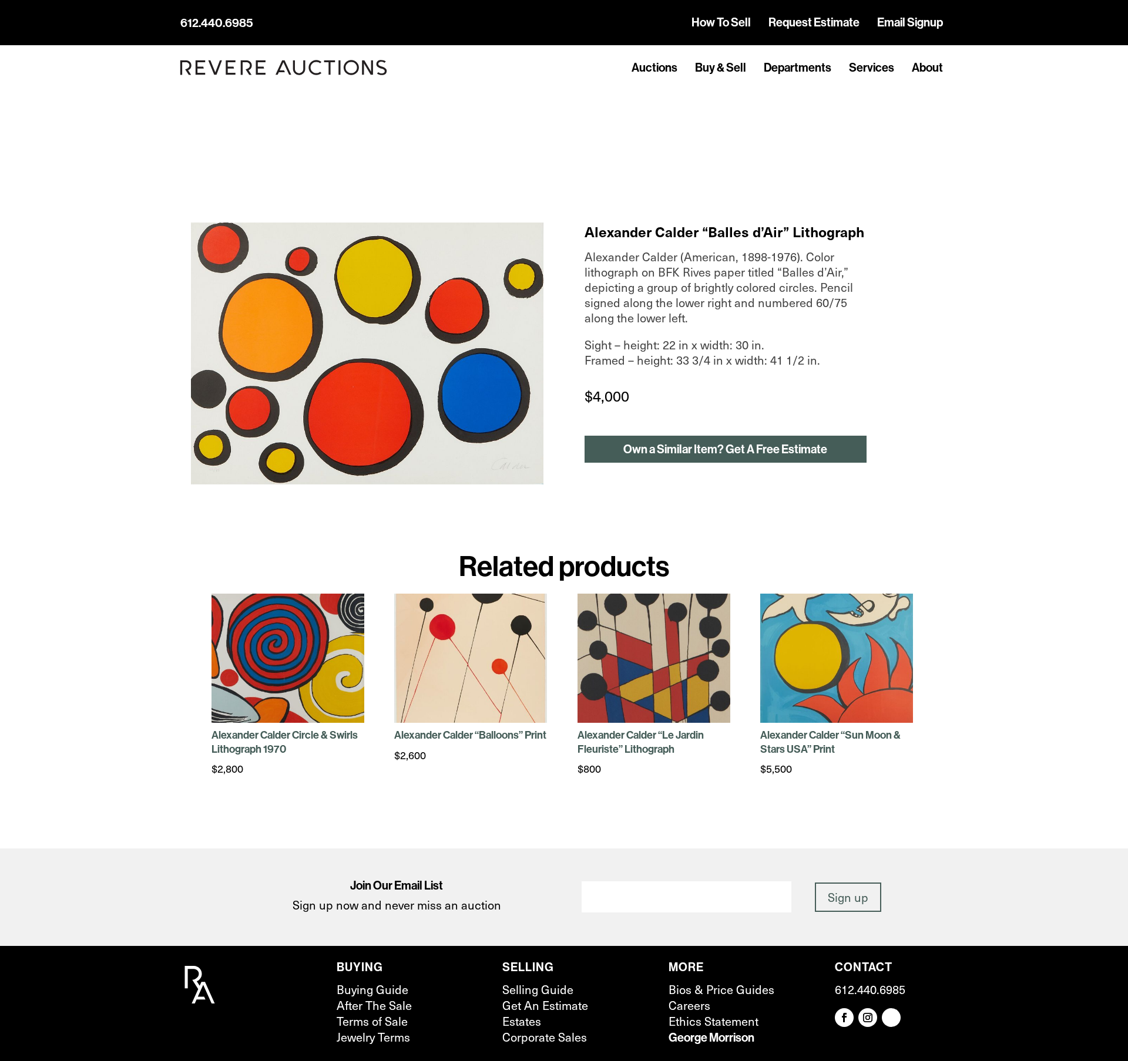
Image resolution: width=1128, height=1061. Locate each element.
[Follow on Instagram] (867, 1017)
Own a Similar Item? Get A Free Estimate (725, 449)
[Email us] (891, 1017)
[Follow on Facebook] (844, 1017)
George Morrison (711, 1037)
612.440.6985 (216, 22)
